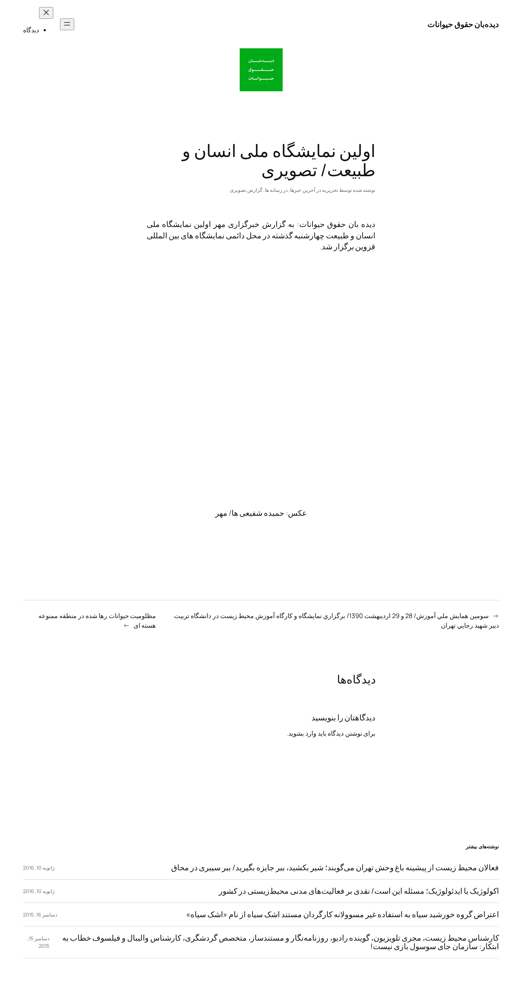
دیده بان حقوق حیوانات (337, 224)
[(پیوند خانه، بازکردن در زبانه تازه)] (261, 69)
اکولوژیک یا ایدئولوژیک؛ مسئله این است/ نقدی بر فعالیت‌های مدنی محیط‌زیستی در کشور (359, 891)
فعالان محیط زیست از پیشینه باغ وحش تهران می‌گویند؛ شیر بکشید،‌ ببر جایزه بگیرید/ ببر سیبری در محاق (335, 867)
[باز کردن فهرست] (67, 24)
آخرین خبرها (302, 189)
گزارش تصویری (246, 189)
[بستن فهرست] (46, 13)
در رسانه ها (276, 189)
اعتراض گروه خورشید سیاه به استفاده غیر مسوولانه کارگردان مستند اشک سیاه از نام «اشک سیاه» (342, 914)
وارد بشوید (302, 733)
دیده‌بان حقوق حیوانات (463, 24)
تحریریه (330, 189)
